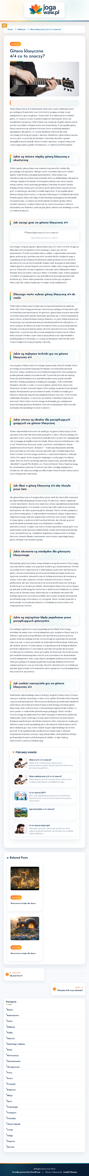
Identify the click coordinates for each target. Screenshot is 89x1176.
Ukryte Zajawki (13, 1124)
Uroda (10, 1130)
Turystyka (11, 1118)
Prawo (10, 1078)
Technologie (12, 1107)
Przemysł (11, 1084)
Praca (9, 1072)
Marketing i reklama (16, 1044)
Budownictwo (13, 1015)
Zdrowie (10, 1147)
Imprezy (10, 1038)
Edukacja (15, 44)
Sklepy (10, 1095)
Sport (9, 1101)
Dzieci (9, 1021)
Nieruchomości (13, 1061)
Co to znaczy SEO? (37, 792)
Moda (9, 1050)
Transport (11, 1112)
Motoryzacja (12, 1055)
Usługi (10, 1135)
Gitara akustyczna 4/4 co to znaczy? (45, 776)
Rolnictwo (11, 1090)
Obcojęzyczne (13, 1067)
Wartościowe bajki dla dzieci (23, 903)
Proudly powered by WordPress (26, 1172)
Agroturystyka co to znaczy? (42, 809)
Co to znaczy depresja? (39, 825)
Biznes (10, 1010)
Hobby (10, 1032)
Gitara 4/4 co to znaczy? (40, 760)
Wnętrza (11, 1141)
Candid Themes (70, 1172)
